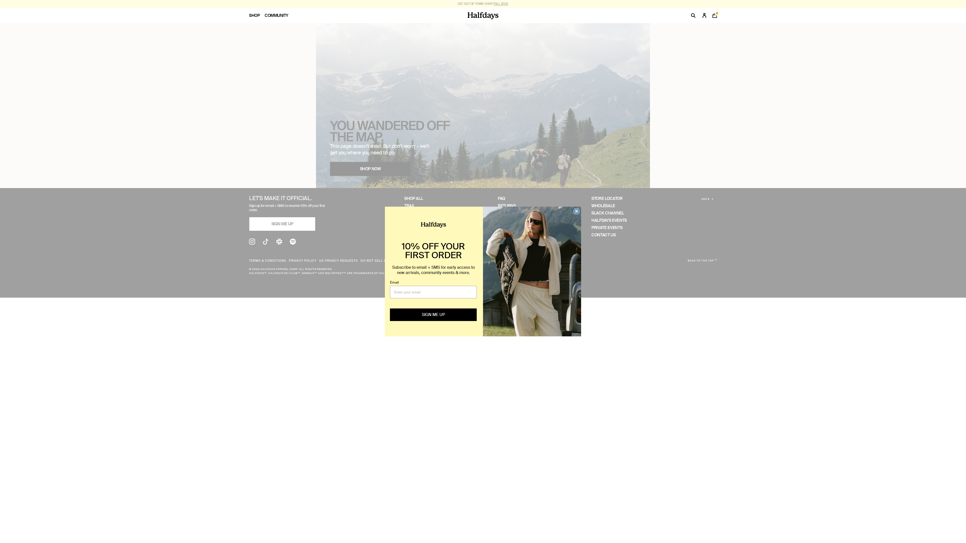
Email (394, 282)
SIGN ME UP (433, 314)
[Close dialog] (576, 211)
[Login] (704, 16)
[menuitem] (257, 15)
